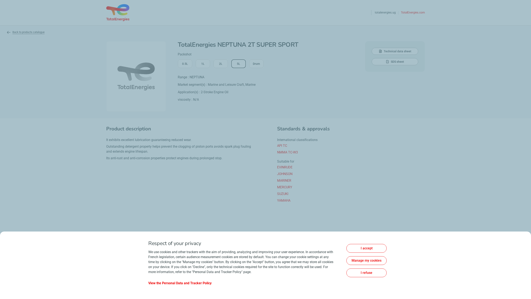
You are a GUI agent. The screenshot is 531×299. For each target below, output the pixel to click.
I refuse (366, 273)
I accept (367, 248)
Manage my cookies (366, 260)
